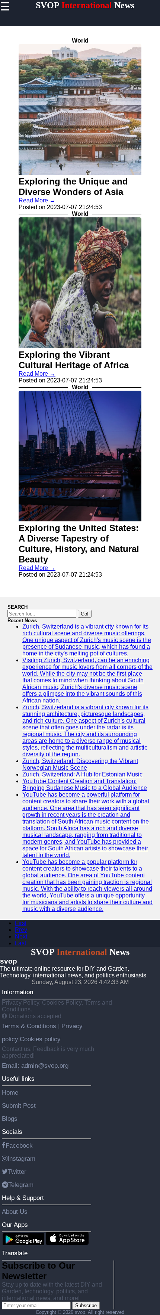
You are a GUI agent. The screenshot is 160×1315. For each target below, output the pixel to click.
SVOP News (85, 5)
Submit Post (19, 1105)
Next (21, 936)
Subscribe (86, 1305)
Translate (15, 1253)
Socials (12, 1131)
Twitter (17, 1171)
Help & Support (23, 1197)
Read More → (37, 200)
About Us (15, 1211)
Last (20, 943)
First (20, 923)
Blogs (9, 1118)
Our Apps (15, 1224)
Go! (85, 614)
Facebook (19, 1145)
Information (17, 992)
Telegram (20, 1184)
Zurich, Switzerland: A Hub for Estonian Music (82, 774)
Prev (21, 930)
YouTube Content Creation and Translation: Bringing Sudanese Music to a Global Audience (84, 784)
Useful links (18, 1078)
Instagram (21, 1158)
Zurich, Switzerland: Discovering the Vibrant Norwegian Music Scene (80, 764)
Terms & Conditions (30, 1026)
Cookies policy (40, 1039)
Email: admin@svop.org (35, 1065)
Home (10, 1092)
